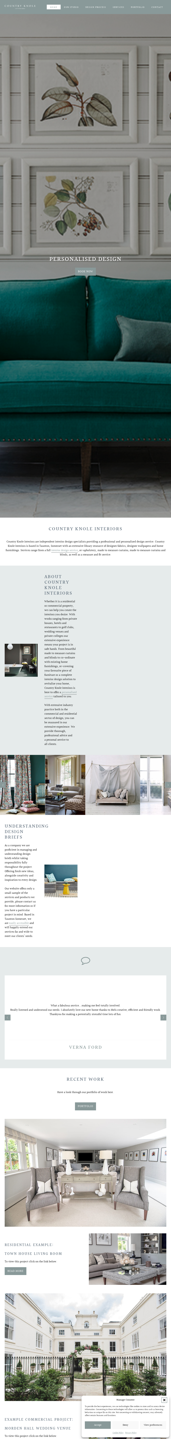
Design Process (96, 7)
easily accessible (19, 923)
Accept (97, 1425)
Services (118, 7)
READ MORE (16, 1271)
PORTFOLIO (85, 1106)
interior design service (64, 550)
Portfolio (138, 7)
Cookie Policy (118, 1433)
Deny (125, 1425)
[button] (164, 1400)
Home (53, 7)
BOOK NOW (85, 271)
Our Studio (71, 7)
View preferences (153, 1425)
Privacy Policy (131, 1433)
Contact (157, 7)
